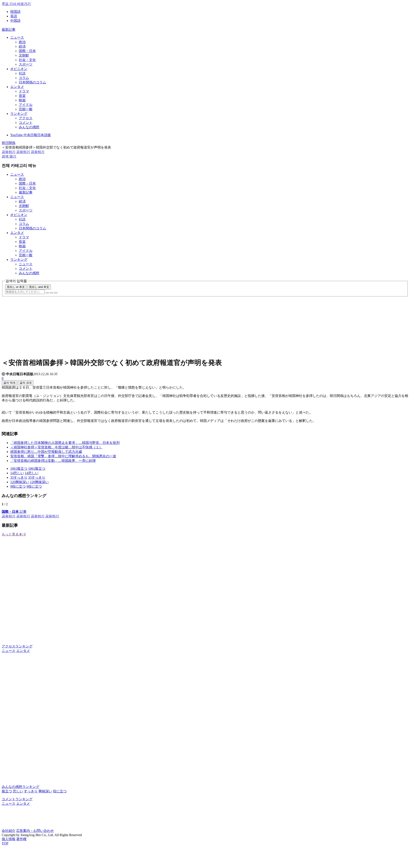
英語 (13, 16)
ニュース (17, 37)
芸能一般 (25, 109)
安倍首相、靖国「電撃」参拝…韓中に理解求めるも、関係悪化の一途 (63, 456)
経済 (22, 46)
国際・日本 (27, 51)
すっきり (31, 791)
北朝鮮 (24, 55)
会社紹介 (8, 830)
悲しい (18, 791)
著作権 (21, 839)
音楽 (22, 96)
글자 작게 (9, 382)
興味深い (45, 791)
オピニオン (18, 69)
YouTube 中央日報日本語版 (30, 135)
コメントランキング (17, 799)
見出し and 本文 (39, 287)
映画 (22, 100)
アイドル (25, 104)
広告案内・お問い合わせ (35, 830)
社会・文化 (27, 60)
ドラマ (24, 91)
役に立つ (60, 791)
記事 (14, 511)
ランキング (18, 113)
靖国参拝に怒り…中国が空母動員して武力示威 (46, 451)
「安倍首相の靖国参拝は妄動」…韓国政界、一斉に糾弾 (53, 460)
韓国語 (15, 11)
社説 (22, 73)
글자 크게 (26, 382)
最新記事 (8, 29)
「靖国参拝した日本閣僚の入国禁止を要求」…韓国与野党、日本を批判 (65, 443)
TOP (5, 843)
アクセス (25, 118)
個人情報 (8, 839)
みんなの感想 (29, 127)
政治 (22, 42)
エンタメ (17, 87)
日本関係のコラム (32, 82)
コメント (25, 122)
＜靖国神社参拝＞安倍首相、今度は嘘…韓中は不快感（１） (56, 447)
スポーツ (25, 64)
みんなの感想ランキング (20, 787)
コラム (24, 78)
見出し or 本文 (16, 287)
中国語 (15, 20)
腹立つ (7, 791)
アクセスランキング (17, 646)
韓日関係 (8, 143)
